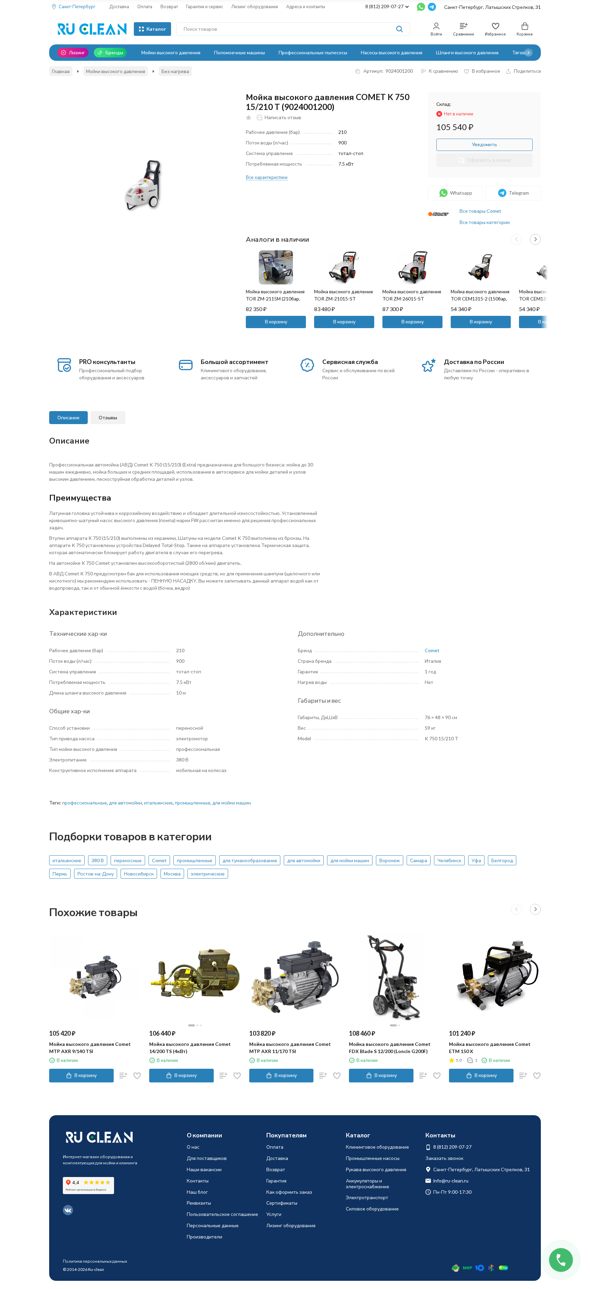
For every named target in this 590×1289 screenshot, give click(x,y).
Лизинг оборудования (254, 6)
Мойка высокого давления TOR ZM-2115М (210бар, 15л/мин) (275, 299)
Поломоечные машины (239, 52)
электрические (208, 874)
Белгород (502, 860)
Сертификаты (281, 1203)
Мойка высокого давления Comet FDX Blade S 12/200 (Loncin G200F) (390, 1047)
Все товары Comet (480, 211)
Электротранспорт (367, 1197)
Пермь (60, 874)
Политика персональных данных (95, 1261)
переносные (128, 860)
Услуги (273, 1214)
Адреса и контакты (305, 6)
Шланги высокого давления (467, 52)
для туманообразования (250, 860)
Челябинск (449, 860)
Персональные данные (213, 1225)
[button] (528, 52)
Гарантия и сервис (204, 6)
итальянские (158, 802)
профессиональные (84, 802)
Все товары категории (485, 222)
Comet (432, 650)
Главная (61, 71)
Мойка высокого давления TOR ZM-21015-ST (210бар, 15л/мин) (343, 299)
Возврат (169, 6)
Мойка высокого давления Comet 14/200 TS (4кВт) (190, 1047)
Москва (172, 874)
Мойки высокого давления (170, 52)
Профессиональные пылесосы (313, 52)
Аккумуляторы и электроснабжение (367, 1183)
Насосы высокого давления (391, 52)
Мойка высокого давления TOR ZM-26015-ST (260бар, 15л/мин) (411, 299)
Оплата (144, 6)
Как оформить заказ (289, 1192)
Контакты (198, 1180)
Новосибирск (139, 874)
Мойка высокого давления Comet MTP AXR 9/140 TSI (90, 1047)
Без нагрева (175, 71)
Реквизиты (199, 1203)
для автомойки (125, 802)
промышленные (192, 802)
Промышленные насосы (372, 1158)
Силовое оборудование (372, 1208)
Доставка (119, 6)
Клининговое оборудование (377, 1147)
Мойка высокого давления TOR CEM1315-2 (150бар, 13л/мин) (480, 299)
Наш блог (197, 1192)
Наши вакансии (204, 1169)
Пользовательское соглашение (222, 1214)
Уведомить (484, 144)
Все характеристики (266, 177)
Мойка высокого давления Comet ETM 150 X (490, 1047)
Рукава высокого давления (376, 1169)
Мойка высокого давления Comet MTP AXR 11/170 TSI (290, 1047)
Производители (204, 1236)
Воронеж (389, 860)
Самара (418, 860)
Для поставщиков (207, 1158)
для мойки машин (231, 802)
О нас (193, 1147)
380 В (98, 860)
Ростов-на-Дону (96, 874)
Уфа (476, 860)
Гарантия (276, 1180)
